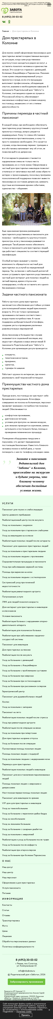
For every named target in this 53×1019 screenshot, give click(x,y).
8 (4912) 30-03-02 (12, 17)
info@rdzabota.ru (26, 971)
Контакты (7, 905)
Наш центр (7, 872)
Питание (6, 893)
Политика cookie (24, 1011)
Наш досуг (7, 867)
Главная (5, 31)
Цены (5, 931)
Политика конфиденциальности (18, 946)
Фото (5, 926)
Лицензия (7, 936)
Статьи (5, 910)
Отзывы (6, 915)
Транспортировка (11, 920)
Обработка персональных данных (19, 941)
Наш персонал (9, 877)
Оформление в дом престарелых (18, 882)
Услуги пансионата (11, 888)
